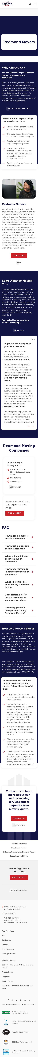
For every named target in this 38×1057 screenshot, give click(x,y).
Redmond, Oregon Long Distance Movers (19, 852)
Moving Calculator (9, 954)
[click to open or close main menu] (35, 4)
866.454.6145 (15, 478)
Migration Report (8, 960)
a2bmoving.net (16, 481)
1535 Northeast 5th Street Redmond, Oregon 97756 (20, 472)
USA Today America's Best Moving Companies (23, 1052)
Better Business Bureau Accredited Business (24, 1022)
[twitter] (29, 1000)
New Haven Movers (19, 848)
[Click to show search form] (30, 4)
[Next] (33, 426)
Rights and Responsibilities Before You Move (17, 987)
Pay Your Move (8, 931)
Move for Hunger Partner (20, 1032)
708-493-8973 (9, 913)
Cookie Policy (7, 981)
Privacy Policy (7, 972)
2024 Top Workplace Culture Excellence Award (18, 966)
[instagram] (12, 1000)
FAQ (3, 935)
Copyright (6, 976)
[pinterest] (25, 1000)
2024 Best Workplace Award (22, 1042)
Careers (5, 945)
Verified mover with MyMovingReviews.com (20, 1012)
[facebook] (8, 1000)
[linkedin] (16, 1000)
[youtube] (20, 1000)
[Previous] (28, 426)
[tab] (19, 537)
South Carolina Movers (19, 856)
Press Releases (8, 949)
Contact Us (6, 940)
